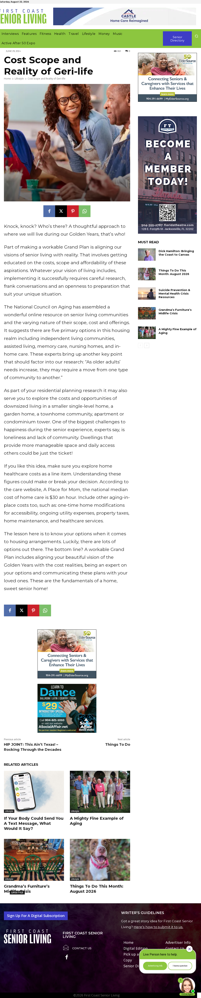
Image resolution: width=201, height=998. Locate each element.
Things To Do (117, 744)
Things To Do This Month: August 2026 (174, 272)
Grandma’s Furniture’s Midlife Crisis (175, 311)
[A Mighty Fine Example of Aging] (100, 792)
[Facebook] (49, 211)
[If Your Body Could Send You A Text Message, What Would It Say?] (34, 792)
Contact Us (81, 948)
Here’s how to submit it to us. (158, 927)
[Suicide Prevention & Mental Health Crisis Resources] (147, 293)
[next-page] (146, 345)
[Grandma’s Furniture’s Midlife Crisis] (34, 860)
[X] (61, 211)
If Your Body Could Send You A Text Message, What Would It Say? (33, 823)
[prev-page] (140, 345)
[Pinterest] (73, 211)
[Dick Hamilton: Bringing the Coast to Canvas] (147, 254)
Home (7, 78)
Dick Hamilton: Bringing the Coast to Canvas (176, 252)
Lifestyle (19, 78)
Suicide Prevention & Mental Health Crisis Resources (174, 293)
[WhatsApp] (84, 211)
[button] (196, 36)
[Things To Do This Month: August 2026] (100, 860)
